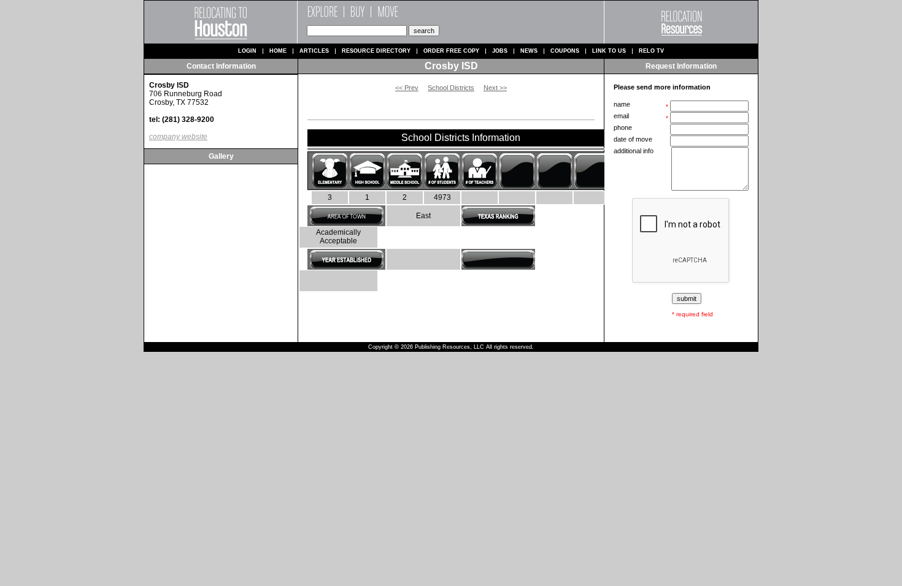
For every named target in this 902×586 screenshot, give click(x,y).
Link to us (609, 51)
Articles (314, 51)
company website (178, 136)
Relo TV (651, 51)
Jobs (499, 51)
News (529, 51)
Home (278, 51)
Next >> (495, 87)
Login (247, 51)
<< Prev (406, 87)
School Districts (451, 87)
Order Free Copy (451, 51)
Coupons (564, 51)
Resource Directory (376, 51)
